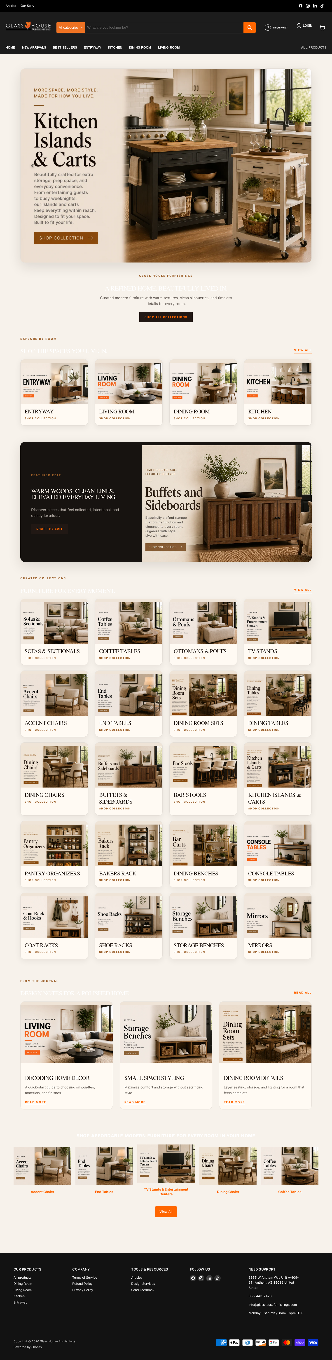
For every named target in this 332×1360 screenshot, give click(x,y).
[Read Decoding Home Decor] (67, 1032)
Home (10, 47)
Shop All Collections (166, 317)
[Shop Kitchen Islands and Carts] (166, 166)
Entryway (20, 1302)
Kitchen (19, 1296)
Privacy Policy (82, 1290)
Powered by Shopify (28, 1347)
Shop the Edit (49, 528)
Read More (35, 1102)
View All (303, 350)
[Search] (249, 27)
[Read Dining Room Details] (265, 1032)
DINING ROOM (140, 47)
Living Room (23, 1290)
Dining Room (23, 1283)
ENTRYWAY (92, 47)
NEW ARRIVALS (34, 47)
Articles (11, 5)
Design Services (143, 1283)
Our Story (27, 5)
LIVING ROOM (169, 47)
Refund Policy (82, 1283)
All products (313, 47)
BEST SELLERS (65, 47)
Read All (303, 992)
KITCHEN (115, 47)
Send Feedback (142, 1290)
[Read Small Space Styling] (166, 1032)
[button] (305, 25)
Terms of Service (84, 1277)
